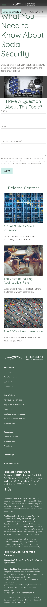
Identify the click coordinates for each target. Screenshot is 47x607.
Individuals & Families (13, 400)
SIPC (35, 529)
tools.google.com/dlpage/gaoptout (19, 593)
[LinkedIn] (14, 489)
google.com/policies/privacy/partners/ (20, 585)
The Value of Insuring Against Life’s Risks (18, 280)
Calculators (9, 446)
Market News (9, 423)
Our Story (8, 372)
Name (4, 111)
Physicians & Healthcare (14, 404)
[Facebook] (5, 489)
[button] (11, 11)
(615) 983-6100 (30, 484)
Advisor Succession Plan (14, 418)
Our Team (8, 382)
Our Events (8, 386)
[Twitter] (9, 489)
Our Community (10, 377)
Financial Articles (11, 437)
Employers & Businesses (14, 414)
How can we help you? (11, 141)
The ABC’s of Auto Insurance (23, 331)
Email (3, 126)
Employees (8, 409)
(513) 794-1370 (35, 12)
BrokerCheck (21, 560)
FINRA (30, 529)
